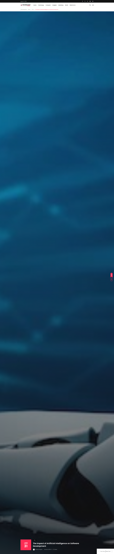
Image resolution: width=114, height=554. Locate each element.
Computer (48, 5)
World (66, 5)
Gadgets (54, 5)
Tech (35, 540)
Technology (41, 5)
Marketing (60, 5)
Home (34, 5)
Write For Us (72, 5)
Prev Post (102, 551)
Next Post (108, 551)
